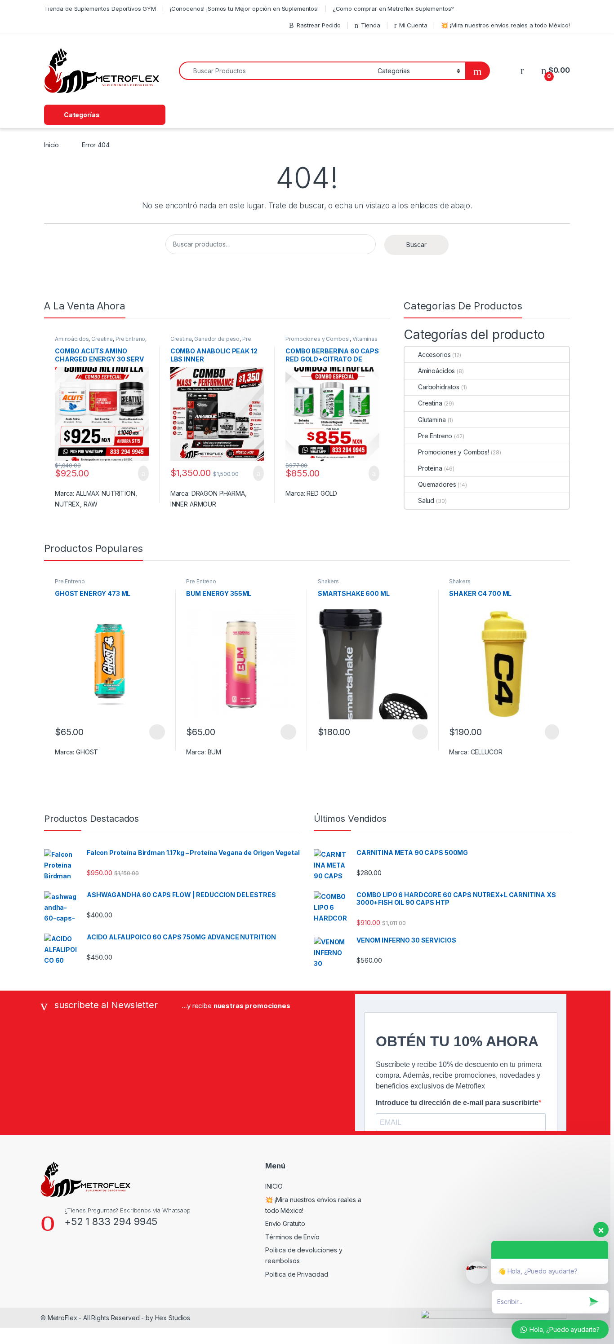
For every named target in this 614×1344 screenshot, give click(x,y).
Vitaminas (365, 338)
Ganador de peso (217, 338)
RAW (91, 504)
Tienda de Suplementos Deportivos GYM (100, 8)
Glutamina (432, 419)
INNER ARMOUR (193, 504)
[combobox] (276, 71)
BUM (215, 752)
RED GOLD (322, 493)
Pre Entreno (130, 338)
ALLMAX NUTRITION (105, 493)
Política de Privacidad (296, 1274)
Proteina (430, 468)
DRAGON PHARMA (218, 493)
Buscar (416, 244)
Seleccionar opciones (147, 732)
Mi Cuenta (413, 25)
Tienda (370, 25)
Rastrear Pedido (319, 25)
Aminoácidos (72, 338)
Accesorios (434, 354)
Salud (426, 500)
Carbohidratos (438, 387)
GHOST (87, 752)
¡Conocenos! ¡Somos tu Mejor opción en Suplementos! (244, 8)
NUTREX (67, 504)
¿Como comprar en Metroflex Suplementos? (393, 8)
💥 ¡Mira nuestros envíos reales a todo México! (505, 25)
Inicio (51, 145)
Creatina (102, 338)
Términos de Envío (292, 1237)
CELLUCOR (487, 752)
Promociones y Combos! (317, 338)
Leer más (552, 732)
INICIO (274, 1186)
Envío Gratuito (285, 1223)
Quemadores (437, 484)
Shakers (328, 581)
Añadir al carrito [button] (139, 473)
